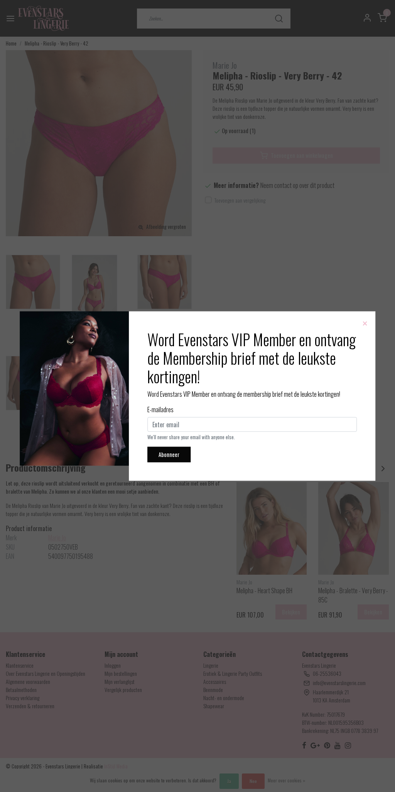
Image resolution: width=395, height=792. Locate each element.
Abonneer (169, 454)
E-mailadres (160, 409)
